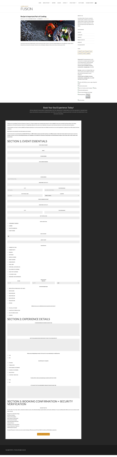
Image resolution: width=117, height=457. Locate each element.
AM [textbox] (58, 283)
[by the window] (81, 100)
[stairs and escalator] (88, 98)
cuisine (83, 51)
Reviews (53, 2)
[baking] (94, 88)
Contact (65, 2)
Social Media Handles (43, 161)
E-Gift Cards (81, 2)
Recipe (79, 42)
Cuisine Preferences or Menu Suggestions (43, 322)
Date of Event (43, 233)
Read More (46, 18)
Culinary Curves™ (89, 2)
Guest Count (43, 239)
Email (43, 150)
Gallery (59, 2)
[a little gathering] (81, 94)
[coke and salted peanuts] (83, 90)
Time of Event (43, 279)
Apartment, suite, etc (43, 182)
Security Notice (43, 407)
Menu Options (46, 2)
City (25, 188)
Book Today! (72, 2)
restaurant (80, 53)
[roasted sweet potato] (82, 85)
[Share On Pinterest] (78, 44)
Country (62, 193)
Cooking (79, 34)
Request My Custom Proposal (43, 434)
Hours (18, 280)
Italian (79, 37)
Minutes (43, 280)
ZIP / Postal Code (24, 193)
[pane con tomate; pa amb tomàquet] (85, 88)
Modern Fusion (32, 18)
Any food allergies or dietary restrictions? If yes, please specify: (43, 338)
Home (40, 2)
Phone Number (43, 156)
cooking (79, 51)
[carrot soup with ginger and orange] (85, 92)
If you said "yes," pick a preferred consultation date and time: (43, 385)
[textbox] (60, 195)
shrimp (84, 53)
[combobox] (62, 195)
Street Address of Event (43, 199)
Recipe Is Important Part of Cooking (33, 16)
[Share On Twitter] (76, 44)
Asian (79, 32)
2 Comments (40, 18)
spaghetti (88, 53)
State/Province (62, 188)
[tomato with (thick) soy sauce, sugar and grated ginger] (87, 83)
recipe (91, 51)
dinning (87, 51)
